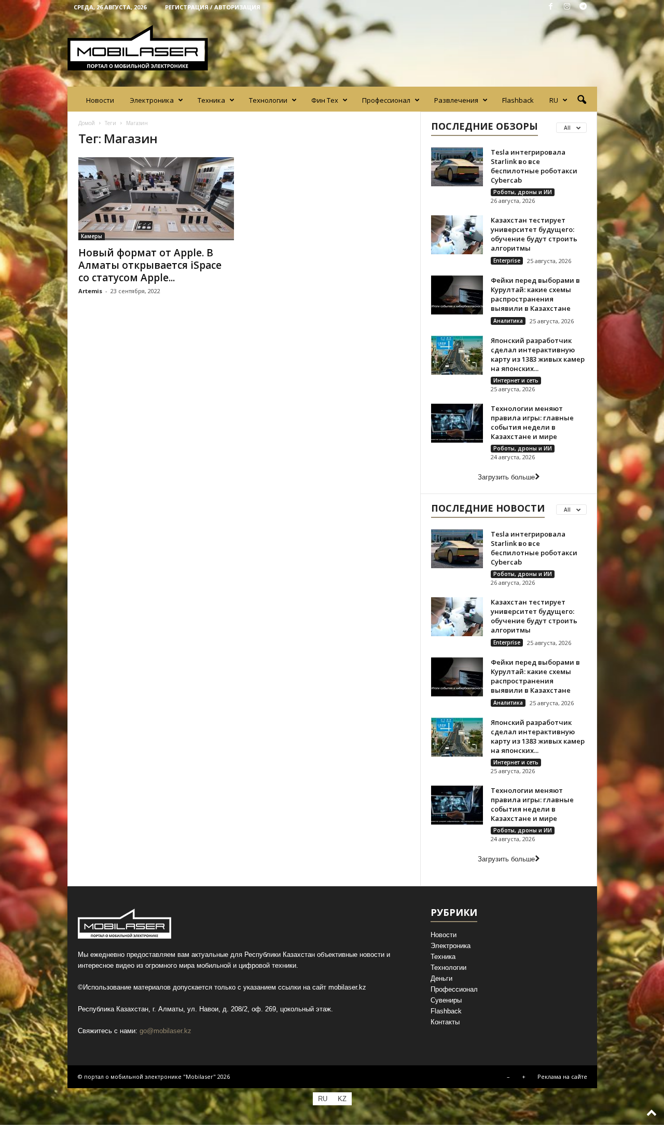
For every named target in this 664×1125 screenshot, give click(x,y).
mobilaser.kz (347, 987)
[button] (581, 100)
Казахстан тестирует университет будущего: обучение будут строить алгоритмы (534, 234)
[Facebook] (551, 7)
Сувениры (446, 1000)
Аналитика (508, 320)
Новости (100, 100)
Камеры (91, 236)
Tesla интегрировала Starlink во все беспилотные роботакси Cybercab (534, 166)
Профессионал (386, 100)
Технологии (268, 100)
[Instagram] (567, 7)
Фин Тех (324, 100)
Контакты (445, 1022)
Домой (86, 123)
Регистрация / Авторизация (212, 7)
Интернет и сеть (515, 380)
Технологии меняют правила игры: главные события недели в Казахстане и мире (532, 422)
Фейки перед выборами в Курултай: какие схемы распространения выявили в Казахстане (535, 294)
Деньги (441, 978)
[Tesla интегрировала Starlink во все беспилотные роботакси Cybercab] (457, 166)
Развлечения (456, 100)
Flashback (518, 100)
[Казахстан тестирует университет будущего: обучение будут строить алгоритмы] (457, 234)
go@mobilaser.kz (165, 1031)
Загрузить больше (506, 477)
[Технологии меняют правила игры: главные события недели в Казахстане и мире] (457, 423)
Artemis (90, 291)
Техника (211, 100)
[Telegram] (583, 7)
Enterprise (506, 260)
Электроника (152, 100)
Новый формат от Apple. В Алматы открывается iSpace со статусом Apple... (150, 265)
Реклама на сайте (562, 1076)
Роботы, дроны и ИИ (522, 192)
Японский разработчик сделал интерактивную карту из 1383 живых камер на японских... (538, 354)
